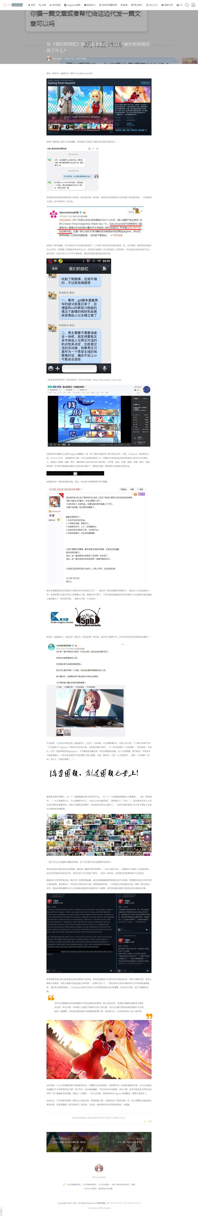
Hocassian (58, 58)
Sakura (96, 1208)
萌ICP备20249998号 (132, 1203)
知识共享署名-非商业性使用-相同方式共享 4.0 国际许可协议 (99, 1117)
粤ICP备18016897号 (115, 1203)
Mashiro (107, 1208)
